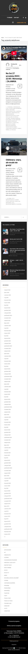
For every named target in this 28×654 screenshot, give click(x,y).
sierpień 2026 (7, 290)
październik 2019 (8, 498)
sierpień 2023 (7, 381)
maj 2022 (6, 419)
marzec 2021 (7, 455)
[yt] (25, 17)
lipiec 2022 (6, 414)
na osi (17, 115)
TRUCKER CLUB (7, 603)
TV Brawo (19, 128)
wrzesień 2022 (7, 409)
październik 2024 (8, 346)
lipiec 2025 (6, 323)
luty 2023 (6, 396)
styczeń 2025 (7, 338)
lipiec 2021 (6, 445)
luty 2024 (6, 366)
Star (19, 201)
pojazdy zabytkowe (16, 119)
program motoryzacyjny (11, 121)
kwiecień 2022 (7, 422)
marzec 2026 (7, 302)
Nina (12, 147)
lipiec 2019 (6, 506)
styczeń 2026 (7, 307)
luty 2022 (6, 427)
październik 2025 (8, 315)
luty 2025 (6, 335)
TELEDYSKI (6, 593)
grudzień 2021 (7, 432)
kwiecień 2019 (7, 513)
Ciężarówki (18, 111)
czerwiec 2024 (7, 356)
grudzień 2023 (7, 371)
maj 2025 (6, 328)
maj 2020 (6, 480)
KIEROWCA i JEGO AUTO (9, 562)
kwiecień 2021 (7, 452)
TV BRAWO (9, 17)
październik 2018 (8, 529)
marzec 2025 (7, 333)
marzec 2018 (7, 534)
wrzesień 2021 (7, 440)
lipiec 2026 (6, 292)
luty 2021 (6, 457)
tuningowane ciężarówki (11, 128)
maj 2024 (6, 358)
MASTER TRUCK (8, 565)
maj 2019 (6, 511)
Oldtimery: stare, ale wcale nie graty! (13, 162)
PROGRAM (6, 585)
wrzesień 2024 (7, 348)
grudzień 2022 (7, 401)
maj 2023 (6, 389)
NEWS (5, 575)
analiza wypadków (17, 108)
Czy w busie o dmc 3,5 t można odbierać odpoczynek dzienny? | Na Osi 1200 (17, 250)
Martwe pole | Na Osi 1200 (16, 239)
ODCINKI (6, 580)
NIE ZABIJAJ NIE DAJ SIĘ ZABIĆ (11, 577)
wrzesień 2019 (7, 501)
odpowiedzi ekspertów (15, 118)
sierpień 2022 (7, 412)
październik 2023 (8, 376)
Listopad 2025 (7, 312)
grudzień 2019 (7, 493)
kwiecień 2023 (7, 391)
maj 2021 (6, 450)
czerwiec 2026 (7, 295)
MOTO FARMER (7, 567)
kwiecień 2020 (7, 483)
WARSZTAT (6, 605)
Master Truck (8, 112)
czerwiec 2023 (7, 386)
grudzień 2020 (7, 462)
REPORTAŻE (7, 590)
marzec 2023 (7, 394)
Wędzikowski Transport (11, 204)
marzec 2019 (7, 516)
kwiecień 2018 (7, 531)
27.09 (7, 108)
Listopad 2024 (7, 343)
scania (16, 201)
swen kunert (8, 202)
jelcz (13, 198)
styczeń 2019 (7, 521)
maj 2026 (6, 297)
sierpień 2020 (7, 473)
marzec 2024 (7, 363)
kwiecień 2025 (7, 330)
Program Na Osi (9, 122)
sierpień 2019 (7, 503)
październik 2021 (8, 437)
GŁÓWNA (6, 557)
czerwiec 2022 (7, 417)
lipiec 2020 (6, 475)
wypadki (7, 129)
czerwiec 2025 (7, 325)
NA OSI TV (17, 68)
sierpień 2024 (7, 351)
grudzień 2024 (7, 340)
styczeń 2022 (7, 429)
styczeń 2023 (7, 399)
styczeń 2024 (7, 368)
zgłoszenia (18, 204)
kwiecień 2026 (7, 300)
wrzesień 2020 (7, 470)
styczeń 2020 (7, 490)
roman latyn (15, 122)
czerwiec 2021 (7, 447)
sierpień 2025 (7, 320)
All (14, 68)
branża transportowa (10, 111)
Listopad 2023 (7, 374)
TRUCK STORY (7, 598)
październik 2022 (8, 407)
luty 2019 (6, 518)
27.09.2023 (10, 108)
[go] (23, 217)
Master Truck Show (10, 114)
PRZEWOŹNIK (7, 588)
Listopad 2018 (7, 526)
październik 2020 (8, 468)
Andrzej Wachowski (10, 109)
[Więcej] (20, 88)
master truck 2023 (15, 112)
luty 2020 (6, 488)
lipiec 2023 (6, 384)
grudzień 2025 (7, 310)
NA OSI (5, 570)
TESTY (5, 595)
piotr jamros (8, 119)
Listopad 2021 (7, 435)
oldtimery (16, 199)
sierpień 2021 (7, 442)
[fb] (23, 17)
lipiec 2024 (6, 353)
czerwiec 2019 (7, 508)
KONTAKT (16, 17)
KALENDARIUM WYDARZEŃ (10, 560)
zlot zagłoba (13, 129)
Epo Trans (9, 198)
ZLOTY (5, 608)
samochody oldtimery (10, 124)
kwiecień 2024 (7, 361)
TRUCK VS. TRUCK (8, 600)
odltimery (8, 118)
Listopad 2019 (7, 496)
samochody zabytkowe (11, 125)
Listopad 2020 (7, 465)
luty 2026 (6, 305)
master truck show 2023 (11, 115)
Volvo (13, 202)
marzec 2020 (7, 485)
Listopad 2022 (7, 404)
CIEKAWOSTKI (7, 555)
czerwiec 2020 (7, 478)
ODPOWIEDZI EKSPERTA (9, 583)
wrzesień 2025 (7, 318)
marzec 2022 (7, 424)
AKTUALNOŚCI (16, 151)
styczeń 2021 (7, 460)
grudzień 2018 (7, 524)
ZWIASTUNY (8, 69)
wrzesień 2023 (7, 379)
